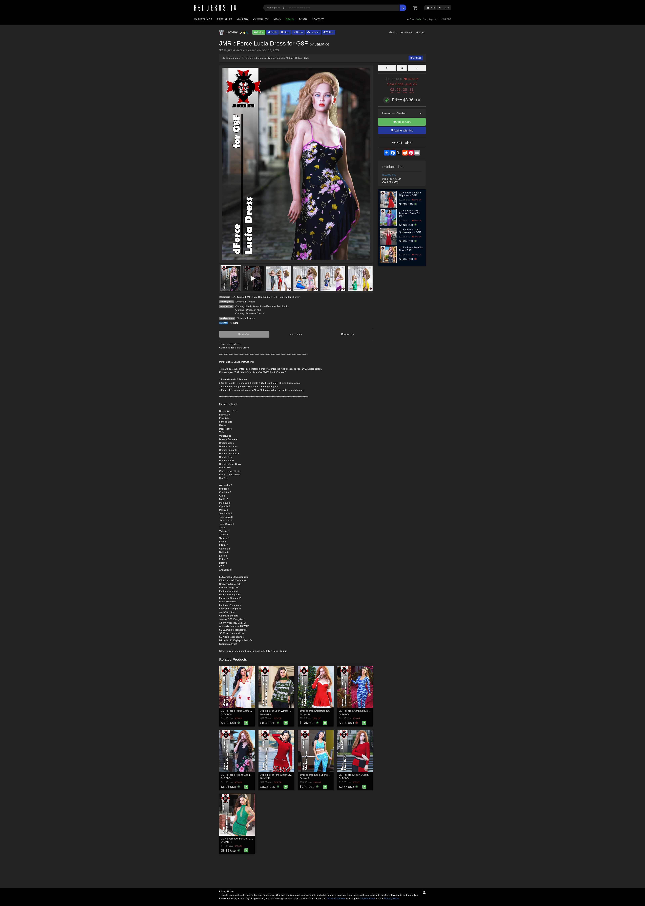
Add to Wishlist (403, 130)
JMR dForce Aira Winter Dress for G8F (281, 774)
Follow (260, 32)
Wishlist (329, 32)
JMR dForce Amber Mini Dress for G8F (242, 838)
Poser (303, 19)
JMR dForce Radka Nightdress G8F (410, 194)
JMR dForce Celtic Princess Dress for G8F (409, 213)
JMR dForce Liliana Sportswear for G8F (410, 231)
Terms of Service (336, 898)
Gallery (242, 19)
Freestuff (314, 32)
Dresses (250, 309)
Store (286, 32)
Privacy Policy (391, 898)
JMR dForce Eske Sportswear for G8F (321, 774)
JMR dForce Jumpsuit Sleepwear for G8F (362, 710)
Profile (273, 32)
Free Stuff (224, 19)
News (277, 19)
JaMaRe (322, 44)
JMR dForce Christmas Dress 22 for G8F (322, 710)
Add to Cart (403, 121)
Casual (260, 313)
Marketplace (203, 19)
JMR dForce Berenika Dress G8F (411, 249)
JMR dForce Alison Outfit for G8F (357, 774)
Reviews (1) (347, 334)
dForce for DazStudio (276, 306)
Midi (259, 309)
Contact (318, 19)
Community (260, 19)
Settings (416, 58)
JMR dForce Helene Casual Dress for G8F (244, 774)
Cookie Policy (367, 898)
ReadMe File (389, 175)
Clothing (239, 306)
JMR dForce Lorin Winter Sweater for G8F (283, 710)
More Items (296, 334)
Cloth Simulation (254, 306)
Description (244, 334)
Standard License (246, 318)
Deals (290, 19)
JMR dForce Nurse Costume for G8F (241, 710)
